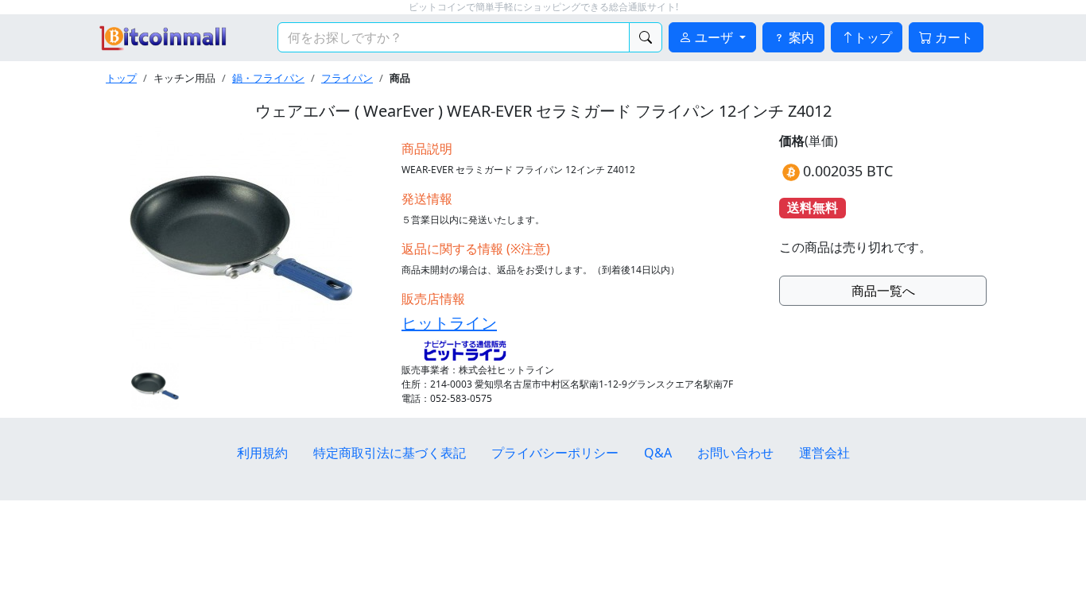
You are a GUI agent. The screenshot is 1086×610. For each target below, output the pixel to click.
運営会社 (824, 452)
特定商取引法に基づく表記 (389, 452)
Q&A (658, 452)
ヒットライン (449, 323)
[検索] (645, 37)
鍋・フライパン (268, 78)
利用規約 (262, 452)
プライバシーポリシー (555, 452)
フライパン (347, 78)
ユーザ (714, 37)
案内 (799, 37)
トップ (873, 37)
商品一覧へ (883, 290)
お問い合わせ (735, 452)
